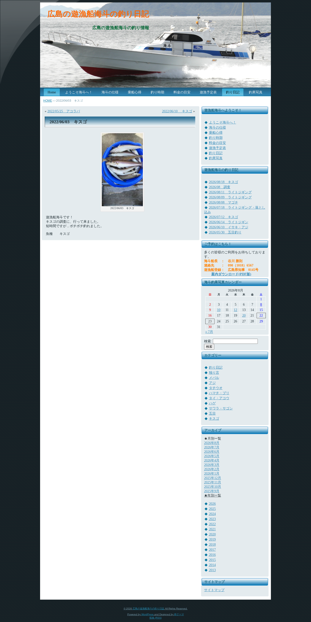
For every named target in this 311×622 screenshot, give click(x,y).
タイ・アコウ (219, 398)
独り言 (214, 372)
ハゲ (212, 403)
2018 (212, 544)
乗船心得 (216, 132)
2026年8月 (211, 443)
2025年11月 (212, 482)
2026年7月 (211, 447)
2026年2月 (211, 469)
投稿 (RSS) (155, 617)
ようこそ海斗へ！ (222, 122)
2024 (212, 514)
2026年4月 (211, 460)
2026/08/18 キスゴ (223, 182)
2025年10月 (212, 487)
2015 (212, 560)
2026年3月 (211, 465)
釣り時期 (216, 138)
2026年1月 (211, 473)
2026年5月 (211, 456)
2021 (212, 529)
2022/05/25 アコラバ (63, 111)
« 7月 (209, 332)
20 (244, 315)
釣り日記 (216, 153)
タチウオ (216, 388)
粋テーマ (179, 614)
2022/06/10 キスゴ (177, 111)
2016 (212, 555)
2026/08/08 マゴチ (223, 202)
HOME (47, 100)
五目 (212, 413)
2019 (212, 539)
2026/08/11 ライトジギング (230, 192)
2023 (212, 519)
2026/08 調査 (219, 187)
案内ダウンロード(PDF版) (231, 274)
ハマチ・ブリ (219, 393)
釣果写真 (216, 158)
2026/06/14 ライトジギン (228, 222)
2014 (212, 565)
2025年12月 (212, 478)
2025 (212, 509)
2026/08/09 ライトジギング (230, 197)
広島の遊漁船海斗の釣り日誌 (148, 608)
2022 (212, 524)
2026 (212, 504)
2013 (212, 570)
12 (235, 310)
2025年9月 (211, 491)
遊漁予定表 (217, 148)
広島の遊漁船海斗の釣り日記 (98, 13)
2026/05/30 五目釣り (225, 232)
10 (218, 310)
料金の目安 (217, 143)
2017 (212, 549)
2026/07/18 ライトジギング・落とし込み (234, 210)
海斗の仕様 (217, 127)
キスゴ (214, 418)
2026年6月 (211, 451)
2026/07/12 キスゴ (223, 217)
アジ (212, 383)
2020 (212, 534)
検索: (208, 341)
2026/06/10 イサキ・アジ (228, 227)
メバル (214, 378)
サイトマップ (214, 590)
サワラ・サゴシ (221, 408)
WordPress (147, 614)
